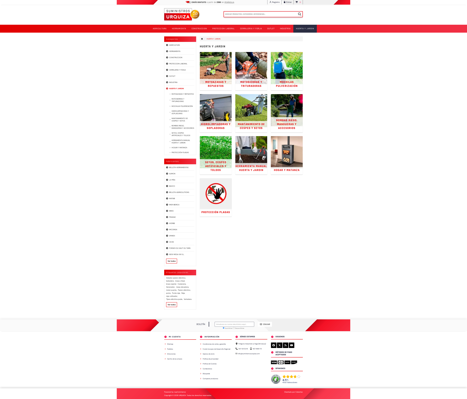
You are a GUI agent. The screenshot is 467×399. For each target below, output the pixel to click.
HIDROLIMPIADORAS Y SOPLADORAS (180, 112)
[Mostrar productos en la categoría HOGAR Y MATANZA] (287, 155)
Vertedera (188, 299)
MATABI (172, 198)
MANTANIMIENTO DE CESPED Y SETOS (180, 119)
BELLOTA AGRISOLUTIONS (179, 192)
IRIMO (171, 211)
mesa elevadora (182, 287)
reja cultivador (172, 296)
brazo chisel (180, 281)
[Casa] (202, 39)
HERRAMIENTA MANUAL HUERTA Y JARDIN (181, 141)
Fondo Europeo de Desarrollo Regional (216, 349)
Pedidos (170, 349)
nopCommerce (180, 392)
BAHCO (172, 186)
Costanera (182, 284)
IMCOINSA (173, 229)
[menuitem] (159, 29)
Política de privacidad (210, 359)
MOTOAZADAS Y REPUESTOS (183, 94)
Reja (183, 293)
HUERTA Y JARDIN (176, 88)
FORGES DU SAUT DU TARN (179, 248)
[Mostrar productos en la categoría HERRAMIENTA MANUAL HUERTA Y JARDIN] (251, 155)
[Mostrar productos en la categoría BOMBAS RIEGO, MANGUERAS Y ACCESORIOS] (287, 113)
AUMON (172, 174)
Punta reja (176, 293)
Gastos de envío (209, 354)
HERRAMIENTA (174, 51)
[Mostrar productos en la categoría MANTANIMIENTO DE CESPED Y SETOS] (251, 113)
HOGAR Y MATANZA (179, 147)
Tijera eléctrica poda (174, 299)
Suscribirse (228, 328)
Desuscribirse (239, 328)
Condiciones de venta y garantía (214, 344)
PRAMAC (172, 217)
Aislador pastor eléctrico (176, 278)
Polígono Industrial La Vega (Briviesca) (252, 344)
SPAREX (172, 236)
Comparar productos (210, 379)
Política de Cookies (210, 364)
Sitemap (170, 344)
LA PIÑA (172, 180)
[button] (159, 29)
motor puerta (171, 290)
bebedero (170, 281)
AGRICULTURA (174, 45)
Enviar (266, 324)
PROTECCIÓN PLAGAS (180, 152)
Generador (170, 287)
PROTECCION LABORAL (178, 64)
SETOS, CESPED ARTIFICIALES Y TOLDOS (181, 134)
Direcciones (171, 354)
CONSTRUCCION (175, 57)
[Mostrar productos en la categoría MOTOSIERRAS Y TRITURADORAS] (251, 71)
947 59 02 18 (243, 349)
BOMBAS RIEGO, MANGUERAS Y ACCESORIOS (183, 127)
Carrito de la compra (174, 359)
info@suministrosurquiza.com (249, 354)
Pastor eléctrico (184, 290)
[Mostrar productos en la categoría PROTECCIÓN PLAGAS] (216, 197)
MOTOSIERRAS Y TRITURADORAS (178, 100)
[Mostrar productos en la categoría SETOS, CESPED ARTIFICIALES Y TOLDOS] (216, 155)
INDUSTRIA (173, 82)
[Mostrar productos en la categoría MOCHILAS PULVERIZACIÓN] (287, 71)
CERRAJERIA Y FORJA (177, 70)
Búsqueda (206, 374)
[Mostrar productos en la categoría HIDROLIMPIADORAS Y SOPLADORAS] (216, 113)
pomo (168, 293)
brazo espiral (171, 284)
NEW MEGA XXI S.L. (176, 254)
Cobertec (299, 392)
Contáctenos (207, 369)
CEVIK (171, 242)
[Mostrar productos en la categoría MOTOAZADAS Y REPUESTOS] (216, 71)
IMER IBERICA (174, 205)
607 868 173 (257, 349)
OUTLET (271, 28)
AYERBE (172, 223)
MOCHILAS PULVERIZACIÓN (182, 106)
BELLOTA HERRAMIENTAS (179, 167)
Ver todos (172, 261)
